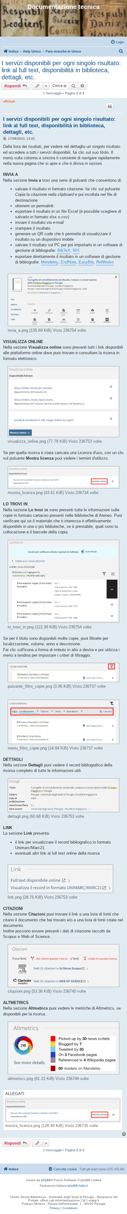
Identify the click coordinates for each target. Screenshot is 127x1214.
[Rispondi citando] (110, 106)
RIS (76, 250)
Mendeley (49, 262)
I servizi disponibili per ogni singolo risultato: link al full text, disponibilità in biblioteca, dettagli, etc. (61, 70)
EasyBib (86, 262)
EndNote (68, 262)
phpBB (46, 1180)
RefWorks (105, 262)
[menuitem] (117, 42)
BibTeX (63, 250)
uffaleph (9, 101)
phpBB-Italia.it (78, 1185)
